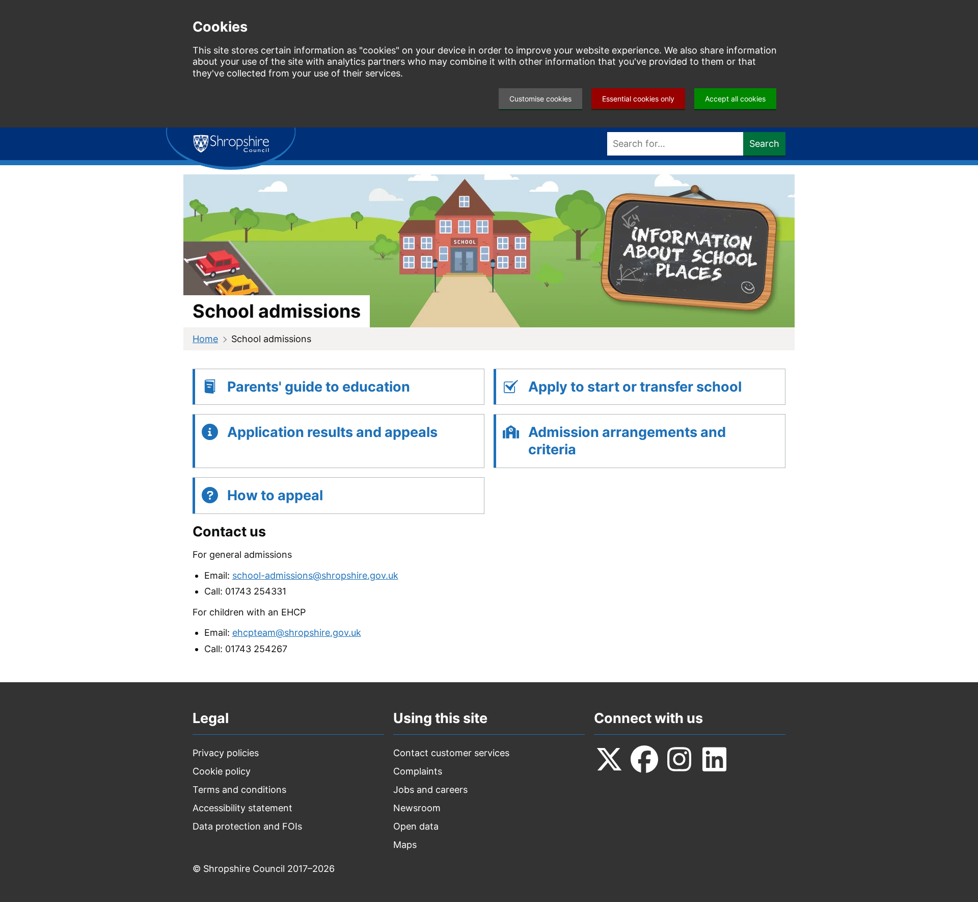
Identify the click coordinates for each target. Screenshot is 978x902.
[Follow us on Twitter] (609, 759)
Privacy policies (226, 753)
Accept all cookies (735, 98)
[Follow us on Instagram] (679, 759)
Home (205, 338)
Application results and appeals (332, 432)
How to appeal (275, 495)
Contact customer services (451, 753)
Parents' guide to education (318, 386)
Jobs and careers (430, 789)
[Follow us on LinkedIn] (714, 759)
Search (764, 143)
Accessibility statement (242, 808)
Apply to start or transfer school (635, 386)
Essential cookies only (638, 98)
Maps (405, 844)
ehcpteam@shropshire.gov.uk (296, 632)
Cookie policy (222, 771)
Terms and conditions (239, 789)
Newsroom (417, 808)
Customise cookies (540, 98)
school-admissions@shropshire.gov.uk (315, 575)
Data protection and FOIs (247, 826)
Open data (416, 826)
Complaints (417, 771)
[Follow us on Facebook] (644, 759)
